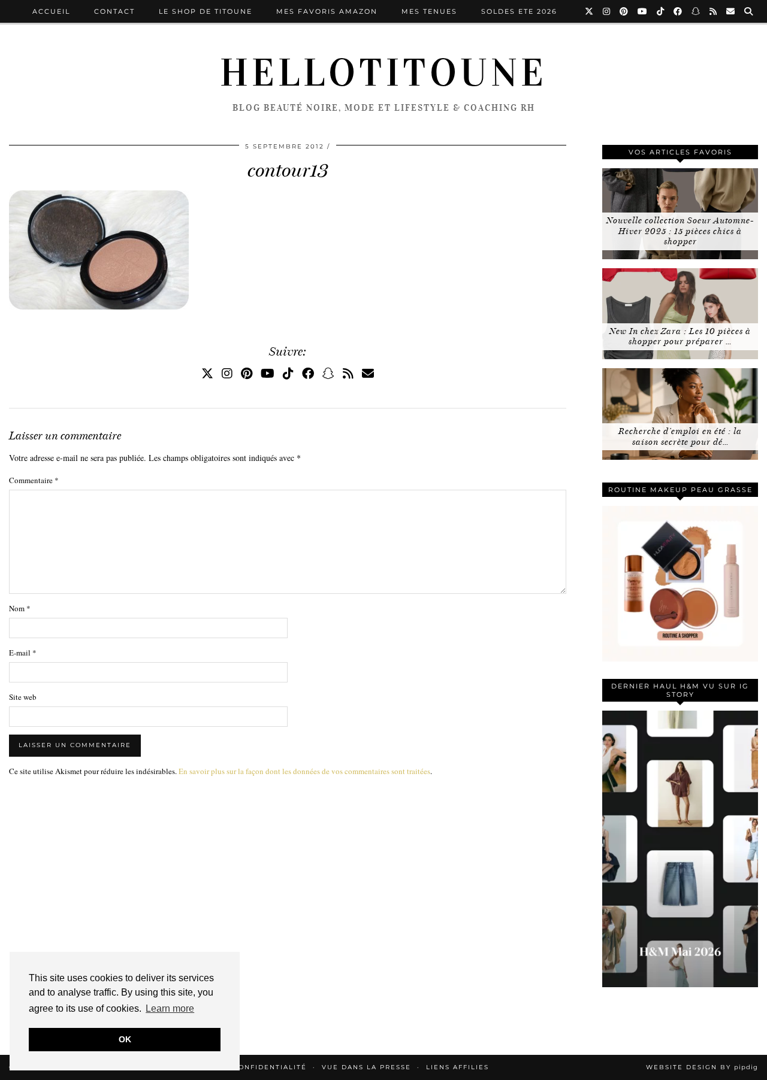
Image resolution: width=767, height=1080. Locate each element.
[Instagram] (607, 11)
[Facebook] (678, 11)
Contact (114, 11)
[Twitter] (589, 11)
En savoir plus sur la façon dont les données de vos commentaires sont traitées (304, 771)
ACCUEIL (51, 11)
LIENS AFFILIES (457, 1067)
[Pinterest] (624, 11)
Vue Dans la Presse (366, 1067)
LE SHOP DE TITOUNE (205, 11)
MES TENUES (429, 11)
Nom (20, 608)
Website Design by (702, 1067)
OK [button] (125, 1039)
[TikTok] (661, 11)
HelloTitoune (383, 73)
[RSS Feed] (713, 11)
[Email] (731, 11)
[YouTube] (643, 11)
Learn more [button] (170, 1008)
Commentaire (34, 480)
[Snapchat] (696, 11)
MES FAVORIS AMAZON (327, 11)
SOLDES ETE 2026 (519, 11)
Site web (23, 696)
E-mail (23, 652)
